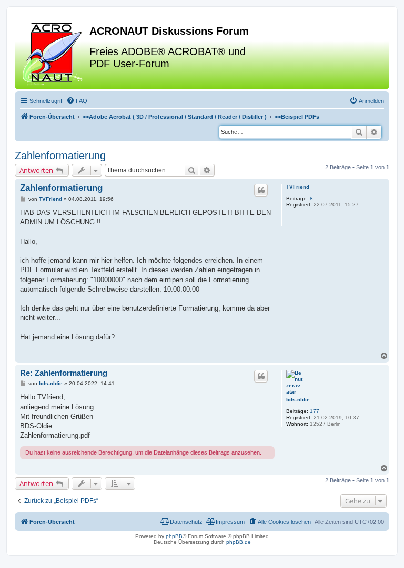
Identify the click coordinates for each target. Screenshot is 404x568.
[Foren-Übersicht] (53, 52)
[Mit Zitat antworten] (261, 190)
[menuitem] (76, 101)
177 (314, 411)
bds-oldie (298, 399)
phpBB (174, 536)
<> (175, 116)
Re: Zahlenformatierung (63, 372)
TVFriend (297, 187)
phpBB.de (238, 542)
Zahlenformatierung (60, 155)
